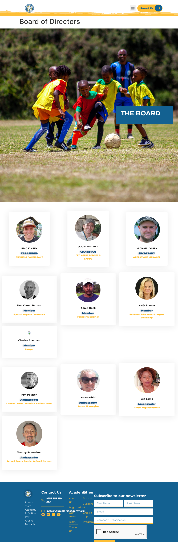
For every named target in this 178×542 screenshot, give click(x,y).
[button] (133, 8)
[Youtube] (48, 514)
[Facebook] (43, 514)
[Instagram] (53, 514)
